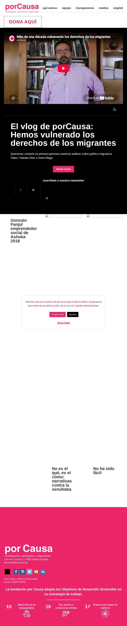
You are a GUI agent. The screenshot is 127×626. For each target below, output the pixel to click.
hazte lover (63, 169)
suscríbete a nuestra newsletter (63, 180)
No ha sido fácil (103, 470)
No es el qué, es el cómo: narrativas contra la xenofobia (62, 479)
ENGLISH (118, 8)
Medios (103, 8)
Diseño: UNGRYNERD (14, 582)
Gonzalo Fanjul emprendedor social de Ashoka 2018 (24, 230)
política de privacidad (27, 579)
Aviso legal (9, 579)
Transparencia (85, 8)
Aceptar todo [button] (57, 314)
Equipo (66, 8)
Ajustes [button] (72, 314)
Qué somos (50, 8)
